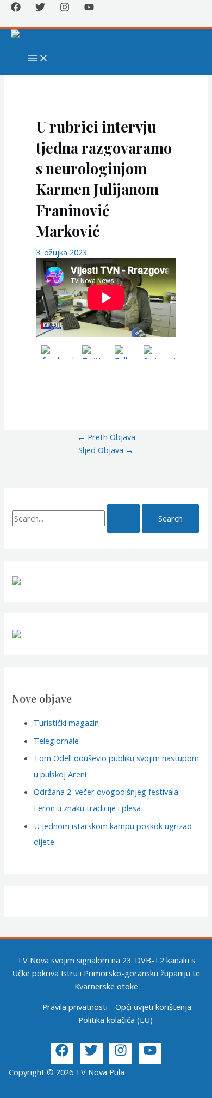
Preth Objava (106, 436)
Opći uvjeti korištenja (153, 1006)
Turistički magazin (66, 722)
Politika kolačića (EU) (115, 1019)
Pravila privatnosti (75, 1006)
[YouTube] (89, 8)
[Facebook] (16, 8)
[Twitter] (40, 8)
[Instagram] (65, 8)
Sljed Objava (106, 449)
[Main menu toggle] (38, 58)
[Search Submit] (123, 518)
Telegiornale (56, 740)
